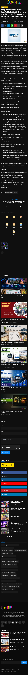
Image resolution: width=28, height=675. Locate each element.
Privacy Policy (13, 671)
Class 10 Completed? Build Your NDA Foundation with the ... (14, 320)
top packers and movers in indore (8, 556)
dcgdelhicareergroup (5, 322)
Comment (3, 436)
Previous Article (14, 199)
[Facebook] (2, 622)
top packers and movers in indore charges (10, 561)
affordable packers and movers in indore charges (11, 583)
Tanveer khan (12, 642)
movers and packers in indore (7, 547)
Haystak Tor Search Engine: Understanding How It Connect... (13, 412)
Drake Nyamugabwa (14, 504)
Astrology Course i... (13, 649)
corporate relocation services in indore (9, 569)
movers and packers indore (20, 550)
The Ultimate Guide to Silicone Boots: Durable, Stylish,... (17, 640)
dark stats (2, 414)
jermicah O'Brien (4, 298)
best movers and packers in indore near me (10, 586)
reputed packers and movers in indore (9, 592)
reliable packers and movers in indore (9, 567)
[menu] (1, 2)
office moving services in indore (8, 589)
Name (2, 425)
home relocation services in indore (8, 581)
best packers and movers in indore (8, 558)
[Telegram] (16, 622)
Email (2, 431)
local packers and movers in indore (8, 572)
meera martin (4, 249)
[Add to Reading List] (22, 25)
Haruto (2, 391)
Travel (3, 545)
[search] (26, 2)
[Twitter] (5, 622)
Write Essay (3, 344)
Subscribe (24, 662)
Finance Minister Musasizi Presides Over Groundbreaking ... (18, 516)
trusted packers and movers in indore (9, 564)
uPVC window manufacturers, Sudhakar (14, 206)
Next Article (13, 205)
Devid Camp (3, 367)
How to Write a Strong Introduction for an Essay (12, 342)
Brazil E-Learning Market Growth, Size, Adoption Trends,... (12, 388)
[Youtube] (12, 622)
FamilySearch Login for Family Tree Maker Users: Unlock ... (13, 365)
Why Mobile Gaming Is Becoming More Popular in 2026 (13, 296)
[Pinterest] (19, 622)
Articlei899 (12, 635)
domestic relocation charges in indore (9, 575)
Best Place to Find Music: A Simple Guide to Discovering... (18, 633)
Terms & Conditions (5, 671)
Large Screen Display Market (11, 192)
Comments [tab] (3, 421)
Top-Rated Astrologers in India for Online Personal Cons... (18, 647)
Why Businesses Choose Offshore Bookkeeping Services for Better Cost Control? (14, 202)
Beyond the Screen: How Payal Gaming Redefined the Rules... (18, 522)
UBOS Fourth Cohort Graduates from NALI (18, 529)
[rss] (2, 625)
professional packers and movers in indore (10, 578)
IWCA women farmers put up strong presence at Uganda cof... (17, 509)
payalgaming (12, 524)
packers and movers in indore (12, 545)
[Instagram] (9, 622)
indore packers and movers (7, 553)
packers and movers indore (7, 550)
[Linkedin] (23, 622)
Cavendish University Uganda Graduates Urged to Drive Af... (16, 502)
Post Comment (5, 452)
